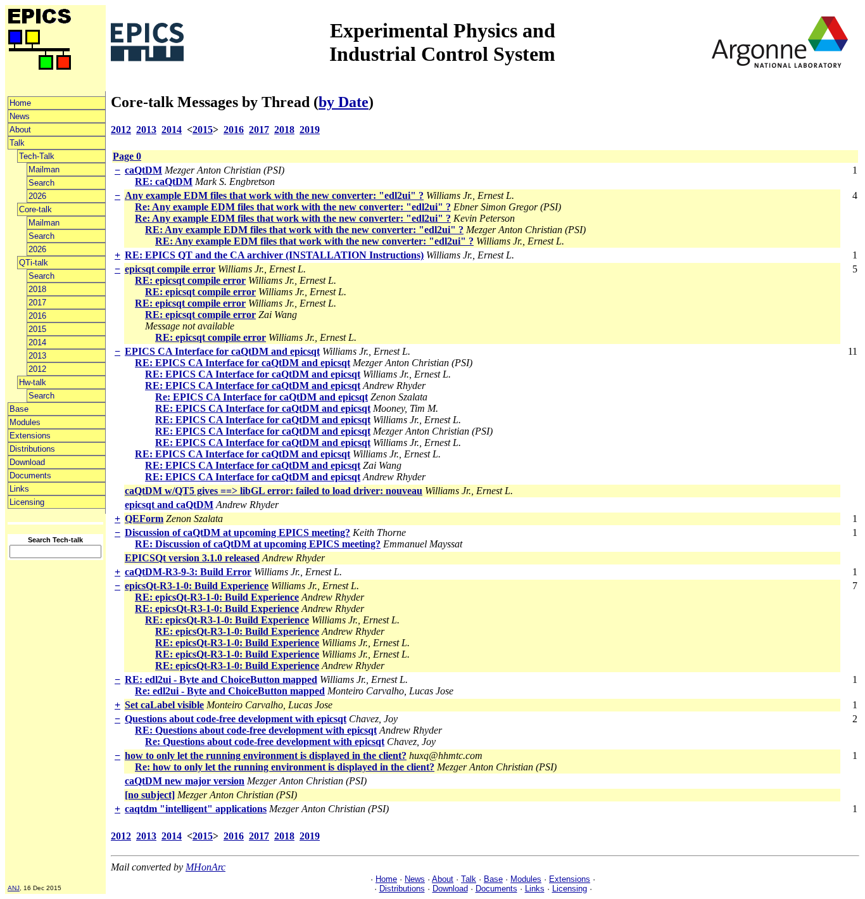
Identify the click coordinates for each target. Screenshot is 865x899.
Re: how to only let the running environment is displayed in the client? (284, 767)
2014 (37, 342)
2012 (37, 369)
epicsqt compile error (170, 269)
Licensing (26, 502)
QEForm (144, 518)
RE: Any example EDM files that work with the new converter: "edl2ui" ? (304, 229)
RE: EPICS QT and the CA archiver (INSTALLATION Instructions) (274, 255)
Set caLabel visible (164, 704)
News (19, 116)
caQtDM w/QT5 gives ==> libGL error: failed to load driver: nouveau (273, 490)
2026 (37, 196)
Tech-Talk (36, 156)
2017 (37, 302)
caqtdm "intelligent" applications (196, 808)
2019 (310, 129)
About (20, 129)
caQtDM (143, 170)
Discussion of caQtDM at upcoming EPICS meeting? (237, 532)
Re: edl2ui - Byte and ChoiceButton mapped (230, 690)
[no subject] (150, 794)
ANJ (14, 887)
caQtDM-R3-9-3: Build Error (188, 571)
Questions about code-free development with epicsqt (235, 718)
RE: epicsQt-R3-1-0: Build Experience (217, 597)
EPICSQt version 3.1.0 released (192, 557)
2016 (37, 316)
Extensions (30, 435)
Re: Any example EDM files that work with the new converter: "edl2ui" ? (293, 206)
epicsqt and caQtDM (169, 504)
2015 (37, 329)
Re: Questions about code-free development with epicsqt (264, 741)
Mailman (44, 169)
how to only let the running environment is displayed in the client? (266, 755)
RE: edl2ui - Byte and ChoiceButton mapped (221, 679)
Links (19, 489)
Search (41, 183)
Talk (17, 143)
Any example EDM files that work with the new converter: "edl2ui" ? (274, 195)
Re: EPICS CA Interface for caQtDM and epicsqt (261, 397)
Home (20, 103)
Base (18, 409)
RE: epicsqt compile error (190, 280)
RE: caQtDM (164, 181)
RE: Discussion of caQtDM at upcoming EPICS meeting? (258, 544)
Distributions (32, 449)
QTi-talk (33, 262)
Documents (30, 475)
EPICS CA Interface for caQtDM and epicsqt (222, 351)
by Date (344, 102)
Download (27, 462)
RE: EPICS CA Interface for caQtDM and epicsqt (242, 362)
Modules (25, 422)
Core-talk (35, 209)
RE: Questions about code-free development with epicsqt (256, 730)
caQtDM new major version (184, 780)
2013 (37, 355)
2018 (37, 289)
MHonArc (205, 867)
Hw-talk (32, 382)
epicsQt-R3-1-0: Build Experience (196, 585)
